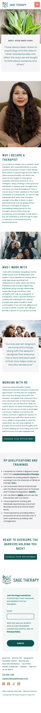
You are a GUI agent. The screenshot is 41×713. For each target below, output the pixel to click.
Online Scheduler (10, 667)
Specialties (17, 658)
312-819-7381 (8, 674)
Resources (28, 658)
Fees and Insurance (11, 664)
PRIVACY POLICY (30, 691)
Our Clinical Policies (12, 691)
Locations (26, 664)
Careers (23, 667)
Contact (33, 667)
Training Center (9, 661)
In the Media (7, 670)
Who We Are (24, 661)
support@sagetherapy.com (15, 678)
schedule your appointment (19, 439)
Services (6, 658)
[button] (37, 4)
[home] (17, 4)
